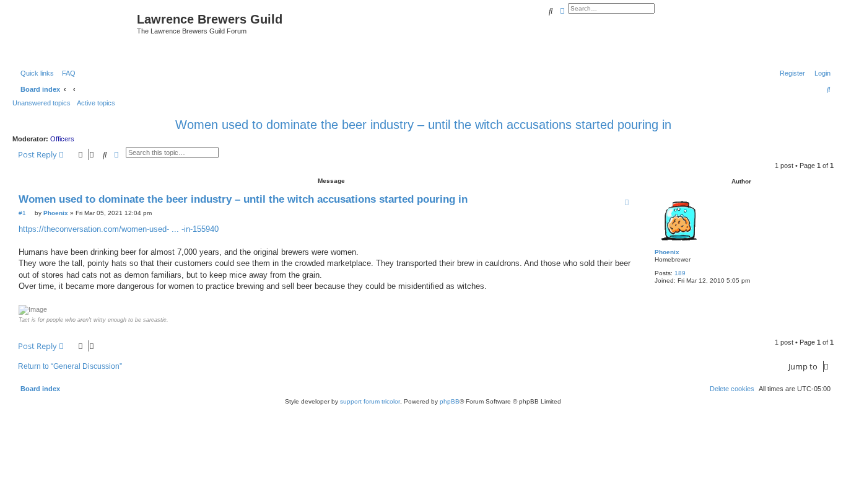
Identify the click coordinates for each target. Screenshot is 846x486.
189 (680, 273)
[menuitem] (66, 73)
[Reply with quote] (627, 202)
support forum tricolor (370, 401)
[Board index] (76, 33)
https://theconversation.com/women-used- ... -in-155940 (119, 229)
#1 (22, 213)
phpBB (450, 401)
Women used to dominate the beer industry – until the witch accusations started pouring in (423, 124)
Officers (62, 139)
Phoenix (667, 252)
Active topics (96, 103)
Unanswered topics (41, 103)
